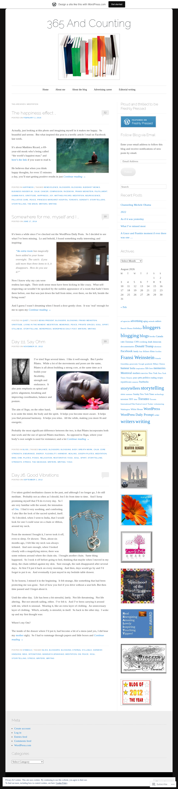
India (24, 654)
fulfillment (101, 191)
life (147, 368)
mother (19, 635)
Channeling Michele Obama (136, 204)
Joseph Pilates (86, 454)
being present (46, 320)
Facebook (69, 191)
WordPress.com (22, 745)
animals (151, 321)
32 (105, 112)
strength (17, 462)
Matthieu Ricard (63, 196)
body (74, 449)
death (150, 342)
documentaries (127, 346)
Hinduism (16, 654)
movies (144, 373)
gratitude (30, 196)
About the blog (79, 89)
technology (159, 394)
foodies (158, 351)
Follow (128, 171)
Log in (17, 732)
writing (53, 204)
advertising (137, 320)
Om (17, 509)
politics (146, 377)
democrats (157, 342)
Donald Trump (144, 346)
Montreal (126, 373)
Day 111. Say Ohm (28, 341)
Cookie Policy (61, 783)
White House (137, 409)
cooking (143, 341)
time (135, 399)
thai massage (39, 462)
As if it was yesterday (132, 219)
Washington (125, 409)
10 (105, 216)
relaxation (46, 458)
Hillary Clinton (159, 364)
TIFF (131, 399)
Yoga (69, 462)
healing (72, 454)
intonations (35, 654)
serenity (84, 200)
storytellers (97, 200)
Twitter (150, 404)
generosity (134, 364)
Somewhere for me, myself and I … (45, 216)
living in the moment (35, 325)
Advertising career (103, 89)
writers (43, 204)
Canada (159, 336)
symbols (27, 650)
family (136, 351)
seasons (135, 382)
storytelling (19, 204)
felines (146, 351)
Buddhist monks (91, 187)
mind (14, 458)
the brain (32, 204)
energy (40, 454)
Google (141, 364)
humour (125, 368)
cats (122, 341)
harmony (62, 454)
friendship (125, 364)
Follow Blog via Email (138, 135)
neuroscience (92, 196)
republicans (126, 382)
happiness (28, 187)
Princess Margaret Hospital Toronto (57, 200)
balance (43, 449)
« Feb (124, 307)
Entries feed (20, 736)
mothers (136, 373)
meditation (78, 196)
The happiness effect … (34, 113)
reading (154, 378)
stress (27, 462)
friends (158, 358)
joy (51, 196)
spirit (105, 325)
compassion (56, 191)
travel (144, 404)
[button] (82, 155)
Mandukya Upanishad (53, 654)
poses (35, 458)
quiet (26, 320)
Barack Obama (126, 328)
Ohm (20, 458)
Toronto (143, 399)
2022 (123, 212)
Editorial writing (127, 89)
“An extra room (24, 251)
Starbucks (143, 382)
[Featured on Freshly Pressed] (138, 126)
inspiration (140, 368)
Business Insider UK (22, 191)
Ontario (129, 378)
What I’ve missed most (133, 226)
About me (60, 89)
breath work (85, 449)
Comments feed (22, 741)
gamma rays (18, 196)
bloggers (64, 187)
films (152, 351)
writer (156, 415)
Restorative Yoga (63, 458)
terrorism (124, 399)
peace (33, 200)
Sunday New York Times (143, 394)
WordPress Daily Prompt (137, 414)
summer (129, 394)
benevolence (51, 187)
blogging (76, 187)
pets (140, 377)
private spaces (86, 325)
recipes (160, 378)
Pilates (27, 458)
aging (145, 321)
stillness (17, 329)
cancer (44, 191)
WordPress (45, 329)
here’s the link (19, 159)
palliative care (20, 200)
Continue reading (74, 176)
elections (157, 347)
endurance (29, 454)
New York (153, 373)
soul (98, 325)
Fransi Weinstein (84, 191)
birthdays (137, 328)
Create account (22, 728)
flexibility (51, 454)
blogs (144, 336)
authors (158, 321)
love (151, 368)
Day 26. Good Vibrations (35, 475)
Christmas (129, 342)
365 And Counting (89, 23)
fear (140, 351)
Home (45, 89)
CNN (136, 341)
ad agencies (125, 321)
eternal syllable (82, 650)
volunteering (159, 404)
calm (36, 191)
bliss (25, 449)
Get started (116, 4)
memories (64, 325)
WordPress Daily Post (65, 329)
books (152, 336)
